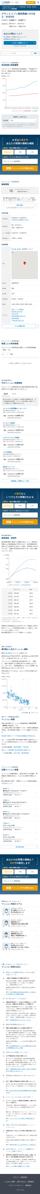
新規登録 (24, 1177)
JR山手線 (15, 314)
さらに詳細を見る (20, 326)
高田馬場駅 (17, 747)
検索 (35, 53)
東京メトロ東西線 (18, 309)
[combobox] (16, 53)
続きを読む (20, 205)
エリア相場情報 (20, 7)
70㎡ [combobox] (11, 120)
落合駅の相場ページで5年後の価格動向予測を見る (18, 736)
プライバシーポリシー (16, 1185)
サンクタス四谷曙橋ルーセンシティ (15, 408)
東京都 (29, 7)
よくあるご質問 (9, 1181)
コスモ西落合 (7, 452)
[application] (20, 95)
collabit (22, 1190)
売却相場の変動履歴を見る (19, 220)
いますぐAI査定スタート (20, 43)
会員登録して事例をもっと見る (20, 481)
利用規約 (31, 1181)
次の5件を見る (20, 847)
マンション (8, 152)
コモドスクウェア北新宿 (11, 437)
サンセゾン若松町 (9, 423)
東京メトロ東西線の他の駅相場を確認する (15, 750)
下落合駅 (26, 747)
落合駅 (8, 653)
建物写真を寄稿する (22, 191)
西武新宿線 (15, 318)
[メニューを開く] (38, 2)
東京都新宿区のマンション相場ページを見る (16, 632)
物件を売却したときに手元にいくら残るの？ (23, 1144)
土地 (32, 152)
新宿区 (34, 7)
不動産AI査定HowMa (8, 7)
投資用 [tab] (14, 394)
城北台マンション (9, 466)
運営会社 (28, 1185)
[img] (20, 569)
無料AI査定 (30, 2)
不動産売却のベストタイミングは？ (20, 1020)
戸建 (20, 152)
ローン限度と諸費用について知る (20, 1166)
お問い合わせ (21, 1181)
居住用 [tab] (6, 394)
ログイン (16, 1177)
